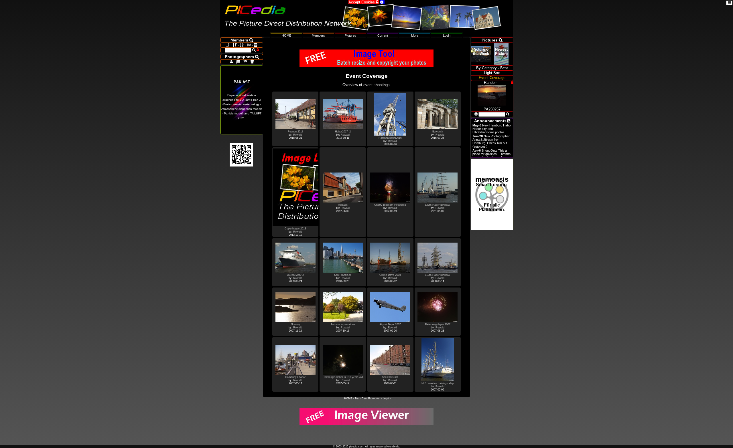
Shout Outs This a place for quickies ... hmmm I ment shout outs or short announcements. (492, 155)
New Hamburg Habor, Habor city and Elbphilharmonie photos (492, 129)
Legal (386, 398)
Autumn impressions (343, 324)
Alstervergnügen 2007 (437, 324)
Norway (295, 324)
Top (357, 398)
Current (382, 35)
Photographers (242, 56)
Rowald (297, 134)
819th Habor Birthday (437, 274)
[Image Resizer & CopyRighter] (366, 65)
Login (446, 35)
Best (504, 68)
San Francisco (342, 274)
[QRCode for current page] (241, 165)
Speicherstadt (390, 377)
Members (318, 35)
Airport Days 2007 (390, 324)
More (414, 35)
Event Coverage (492, 78)
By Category (486, 68)
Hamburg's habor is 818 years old (343, 377)
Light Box (492, 73)
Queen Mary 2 (295, 274)
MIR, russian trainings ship (437, 383)
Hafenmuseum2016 (390, 137)
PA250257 (492, 109)
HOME (348, 398)
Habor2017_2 (343, 131)
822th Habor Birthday (437, 204)
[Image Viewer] (366, 424)
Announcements (490, 120)
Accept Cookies (363, 2)
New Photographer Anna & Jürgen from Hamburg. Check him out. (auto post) (491, 141)
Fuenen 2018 (295, 131)
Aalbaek (343, 204)
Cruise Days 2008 (390, 274)
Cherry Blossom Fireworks (390, 204)
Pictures (350, 35)
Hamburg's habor (295, 377)
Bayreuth (437, 131)
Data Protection (371, 398)
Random (491, 82)
